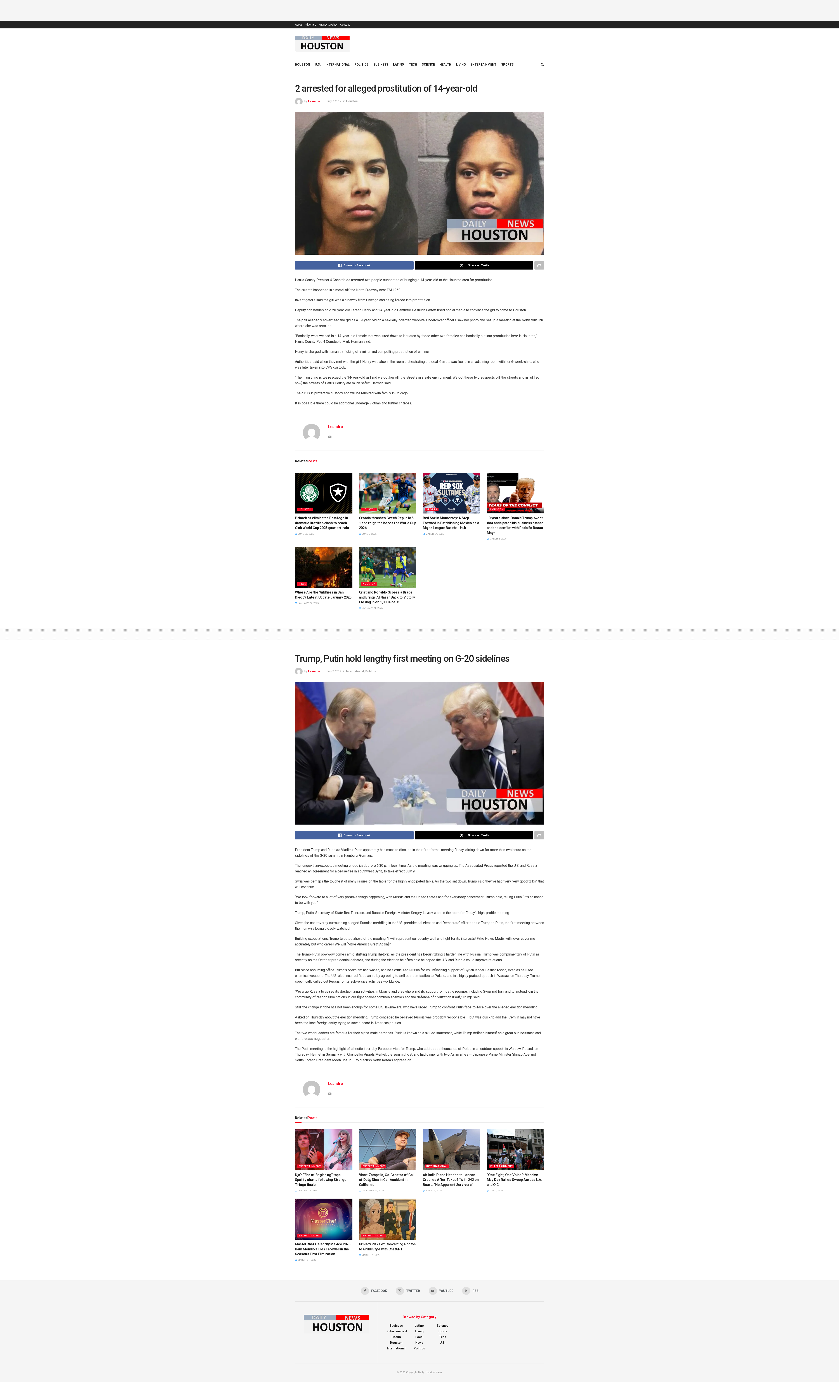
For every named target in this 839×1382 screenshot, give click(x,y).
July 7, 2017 (334, 101)
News (302, 583)
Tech (413, 64)
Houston (302, 64)
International (338, 64)
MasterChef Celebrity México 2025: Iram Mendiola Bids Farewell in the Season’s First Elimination (323, 1249)
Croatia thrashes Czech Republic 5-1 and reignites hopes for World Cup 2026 (387, 523)
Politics (361, 64)
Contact (345, 24)
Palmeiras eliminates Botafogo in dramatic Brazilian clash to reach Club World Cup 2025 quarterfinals (322, 523)
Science (428, 64)
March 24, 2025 (434, 534)
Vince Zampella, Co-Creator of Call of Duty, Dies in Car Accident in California (386, 1180)
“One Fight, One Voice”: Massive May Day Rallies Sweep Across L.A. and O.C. (514, 1180)
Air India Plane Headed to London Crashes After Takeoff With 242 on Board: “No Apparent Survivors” (450, 1180)
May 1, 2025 (496, 1190)
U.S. (318, 64)
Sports (507, 64)
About (298, 24)
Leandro (314, 101)
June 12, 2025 (433, 1190)
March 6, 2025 (497, 538)
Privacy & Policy (328, 24)
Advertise (310, 24)
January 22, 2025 (308, 603)
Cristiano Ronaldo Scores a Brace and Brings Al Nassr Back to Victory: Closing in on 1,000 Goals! (387, 597)
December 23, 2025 (372, 1190)
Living (461, 64)
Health (445, 64)
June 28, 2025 (305, 534)
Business (380, 64)
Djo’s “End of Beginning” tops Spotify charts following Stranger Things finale (321, 1180)
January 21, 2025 (372, 608)
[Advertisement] (419, 10)
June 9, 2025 (368, 534)
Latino (398, 64)
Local (419, 1337)
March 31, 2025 (306, 1259)
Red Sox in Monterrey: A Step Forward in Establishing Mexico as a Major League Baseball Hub (451, 523)
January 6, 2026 (307, 1190)
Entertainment (483, 64)
